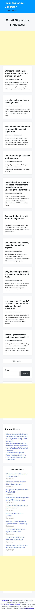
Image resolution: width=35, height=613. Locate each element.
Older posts (16, 361)
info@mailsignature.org (27, 608)
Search (7, 370)
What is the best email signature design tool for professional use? (16, 73)
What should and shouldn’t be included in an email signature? (17, 129)
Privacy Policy (29, 606)
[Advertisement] (17, 48)
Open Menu (12, 11)
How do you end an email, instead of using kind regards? (17, 245)
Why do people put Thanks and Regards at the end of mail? (17, 274)
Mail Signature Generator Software (10, 604)
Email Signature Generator (13, 79)
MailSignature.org (7, 600)
